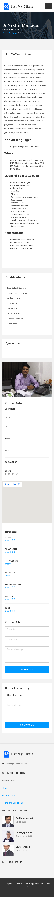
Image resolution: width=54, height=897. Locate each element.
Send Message (27, 669)
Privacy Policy (8, 795)
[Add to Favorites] (46, 55)
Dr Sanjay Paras (24, 832)
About (5, 788)
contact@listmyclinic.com (16, 764)
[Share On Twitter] (9, 473)
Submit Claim (27, 725)
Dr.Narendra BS (24, 846)
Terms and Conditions (12, 802)
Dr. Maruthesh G (24, 818)
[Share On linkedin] (13, 473)
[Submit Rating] (6, 540)
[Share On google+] (17, 473)
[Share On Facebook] (5, 473)
